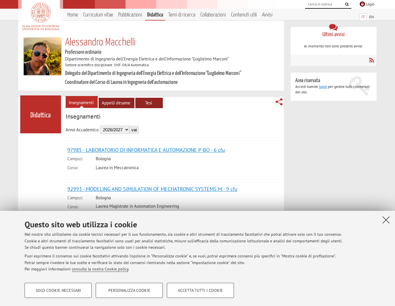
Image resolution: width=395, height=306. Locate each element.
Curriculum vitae (98, 15)
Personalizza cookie (129, 290)
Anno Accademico (82, 129)
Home (72, 15)
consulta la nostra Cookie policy (100, 269)
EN (371, 16)
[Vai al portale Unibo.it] (40, 16)
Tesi (148, 103)
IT (363, 16)
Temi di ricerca (181, 15)
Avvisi (267, 15)
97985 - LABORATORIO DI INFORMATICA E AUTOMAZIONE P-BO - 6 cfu (146, 150)
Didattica (155, 15)
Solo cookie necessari (58, 290)
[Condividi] (279, 101)
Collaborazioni (213, 15)
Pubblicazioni (130, 15)
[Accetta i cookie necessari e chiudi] (386, 219)
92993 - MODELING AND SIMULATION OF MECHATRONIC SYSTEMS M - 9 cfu (152, 189)
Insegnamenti (81, 102)
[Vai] (347, 4)
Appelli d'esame (116, 103)
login (323, 86)
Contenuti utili (244, 15)
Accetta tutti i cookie (200, 290)
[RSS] (371, 60)
